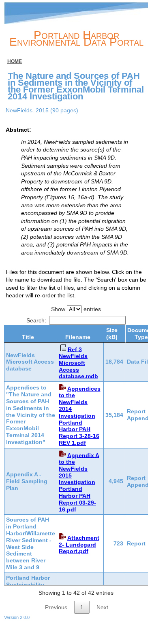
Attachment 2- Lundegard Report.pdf (79, 545)
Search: (36, 320)
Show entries (76, 309)
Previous (56, 607)
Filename (77, 337)
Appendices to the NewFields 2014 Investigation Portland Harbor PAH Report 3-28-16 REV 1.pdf (80, 415)
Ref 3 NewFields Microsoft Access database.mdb (78, 362)
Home (14, 61)
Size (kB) (112, 333)
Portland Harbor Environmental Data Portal (76, 38)
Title (28, 337)
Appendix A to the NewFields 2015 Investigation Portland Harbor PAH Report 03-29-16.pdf (79, 482)
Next (102, 607)
